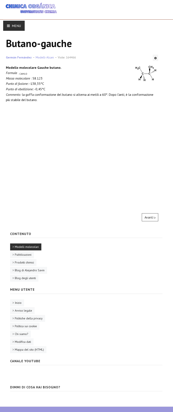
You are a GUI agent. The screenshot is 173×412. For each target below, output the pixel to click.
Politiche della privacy (29, 318)
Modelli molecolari (27, 247)
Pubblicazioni (23, 255)
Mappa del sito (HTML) (29, 349)
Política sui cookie (26, 326)
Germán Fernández (19, 57)
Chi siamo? (21, 334)
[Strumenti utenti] (155, 58)
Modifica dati (23, 342)
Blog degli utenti (25, 278)
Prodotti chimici (24, 262)
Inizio (18, 303)
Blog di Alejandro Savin (30, 270)
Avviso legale (23, 310)
